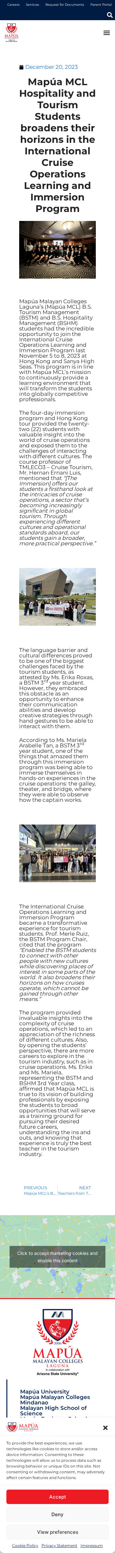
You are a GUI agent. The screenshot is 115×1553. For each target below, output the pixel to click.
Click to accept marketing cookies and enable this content (57, 1256)
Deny (57, 1514)
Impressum (91, 1545)
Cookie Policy (25, 1545)
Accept (57, 1497)
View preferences (57, 1532)
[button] (105, 1428)
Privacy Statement (59, 1545)
